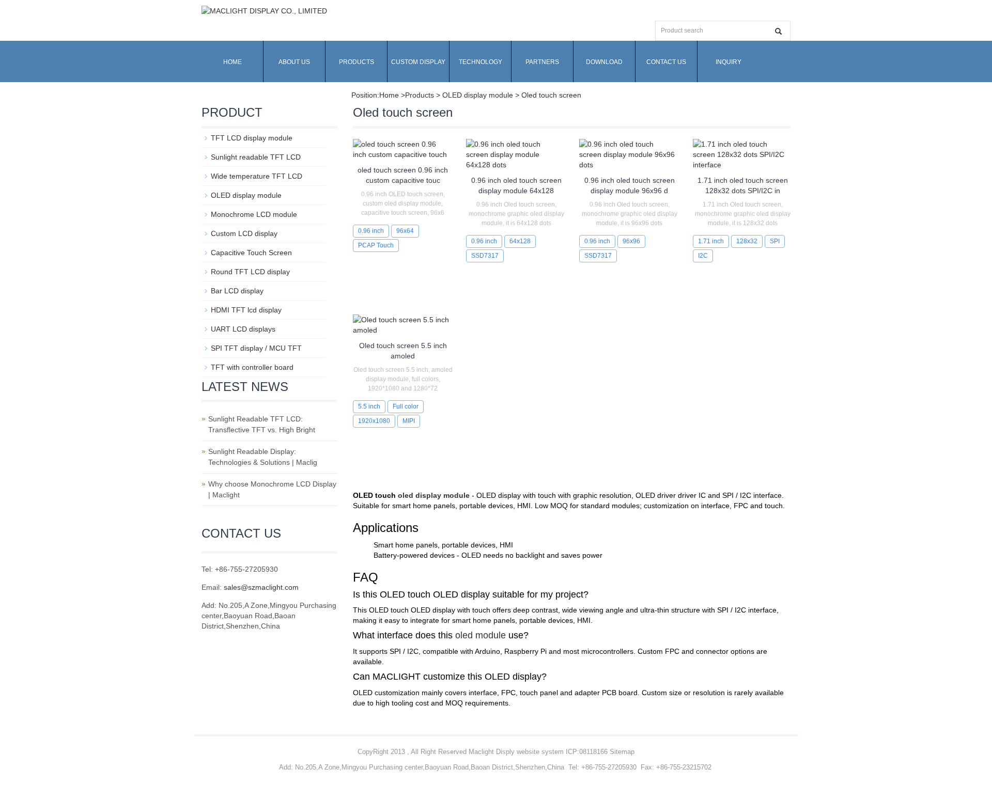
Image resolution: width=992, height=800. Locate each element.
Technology (480, 62)
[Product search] (778, 31)
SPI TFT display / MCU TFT (256, 348)
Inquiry (728, 62)
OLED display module (246, 195)
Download (604, 62)
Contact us (666, 62)
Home (232, 62)
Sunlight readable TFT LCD (256, 157)
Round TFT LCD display (250, 272)
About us (294, 62)
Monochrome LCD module (254, 214)
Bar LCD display (237, 291)
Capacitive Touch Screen (251, 252)
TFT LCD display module (251, 138)
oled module (480, 635)
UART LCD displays (243, 329)
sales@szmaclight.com (261, 587)
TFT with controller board (252, 367)
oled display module (434, 495)
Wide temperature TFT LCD (256, 176)
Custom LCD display (244, 233)
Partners (542, 62)
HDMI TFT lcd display (246, 310)
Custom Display (418, 62)
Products (356, 62)
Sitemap (622, 752)
